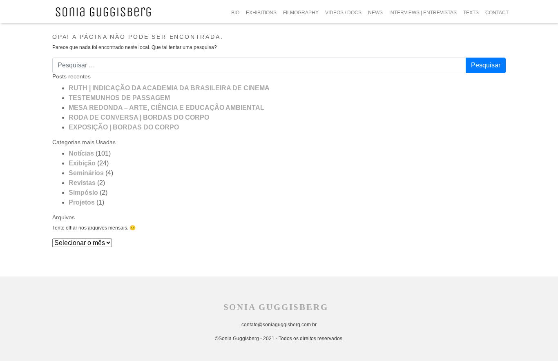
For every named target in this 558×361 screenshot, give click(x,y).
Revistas (82, 182)
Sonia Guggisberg (275, 307)
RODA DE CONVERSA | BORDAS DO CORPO (139, 117)
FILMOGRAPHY (301, 13)
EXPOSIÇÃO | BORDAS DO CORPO (124, 127)
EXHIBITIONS (261, 13)
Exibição (82, 163)
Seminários (86, 172)
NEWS (375, 13)
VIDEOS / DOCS (343, 13)
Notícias (81, 153)
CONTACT (497, 13)
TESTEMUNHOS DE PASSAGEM (119, 97)
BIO (235, 13)
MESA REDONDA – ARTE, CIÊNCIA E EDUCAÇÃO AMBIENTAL (166, 107)
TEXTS (471, 13)
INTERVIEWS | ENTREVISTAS (423, 13)
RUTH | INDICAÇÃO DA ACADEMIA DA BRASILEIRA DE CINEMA (169, 88)
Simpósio (83, 192)
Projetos (82, 202)
